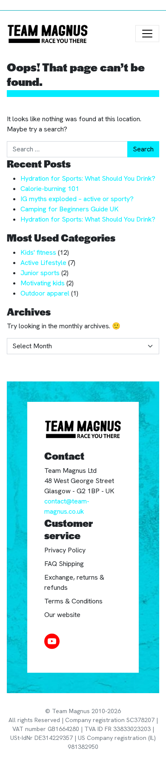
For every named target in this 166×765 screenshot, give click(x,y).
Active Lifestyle (43, 262)
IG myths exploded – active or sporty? (77, 198)
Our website (62, 614)
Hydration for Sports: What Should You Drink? (87, 178)
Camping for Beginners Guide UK (69, 209)
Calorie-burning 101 (49, 188)
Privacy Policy (65, 550)
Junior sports (40, 272)
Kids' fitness (38, 252)
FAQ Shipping (64, 563)
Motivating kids (42, 283)
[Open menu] (147, 33)
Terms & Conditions (73, 601)
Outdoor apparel (44, 293)
